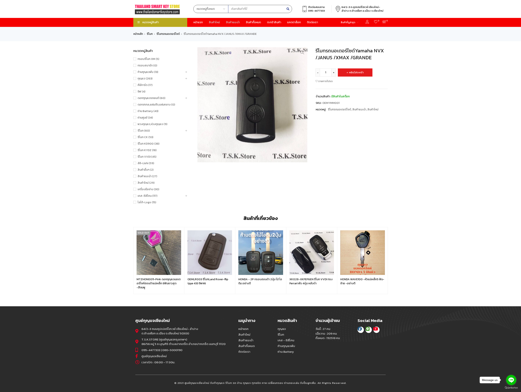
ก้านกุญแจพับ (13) (148, 72)
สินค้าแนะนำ (359, 109)
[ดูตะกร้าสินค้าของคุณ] (384, 22)
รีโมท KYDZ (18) (147, 150)
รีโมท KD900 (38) (148, 144)
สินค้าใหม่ (372, 109)
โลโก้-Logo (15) (147, 202)
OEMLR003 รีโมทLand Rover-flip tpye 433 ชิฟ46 (207, 281)
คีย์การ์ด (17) (145, 85)
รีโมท (150, 34)
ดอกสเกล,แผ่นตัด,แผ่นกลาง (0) (156, 105)
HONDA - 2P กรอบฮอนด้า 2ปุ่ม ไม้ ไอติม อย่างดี (260, 281)
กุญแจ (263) (145, 79)
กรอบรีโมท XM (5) (148, 59)
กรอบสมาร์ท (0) (147, 66)
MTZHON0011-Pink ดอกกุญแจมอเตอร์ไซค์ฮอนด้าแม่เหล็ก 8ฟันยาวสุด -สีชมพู (159, 283)
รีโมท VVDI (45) (147, 157)
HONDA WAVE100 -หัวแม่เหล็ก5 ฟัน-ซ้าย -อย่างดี (362, 281)
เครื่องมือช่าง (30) (148, 189)
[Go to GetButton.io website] (511, 388)
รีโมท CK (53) (145, 137)
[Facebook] (361, 330)
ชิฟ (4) (141, 92)
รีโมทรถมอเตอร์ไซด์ (168, 34)
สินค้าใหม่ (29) (146, 183)
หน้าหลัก (138, 34)
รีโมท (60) (144, 131)
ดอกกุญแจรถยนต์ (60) (151, 98)
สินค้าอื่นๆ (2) (145, 170)
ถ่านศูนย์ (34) (145, 118)
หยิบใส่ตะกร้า (356, 72)
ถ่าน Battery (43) (148, 111)
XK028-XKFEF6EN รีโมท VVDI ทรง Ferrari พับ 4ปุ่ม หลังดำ (311, 281)
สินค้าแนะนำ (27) (147, 176)
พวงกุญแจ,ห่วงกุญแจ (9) (152, 124)
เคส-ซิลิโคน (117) (147, 196)
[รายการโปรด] (376, 22)
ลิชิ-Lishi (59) (146, 163)
